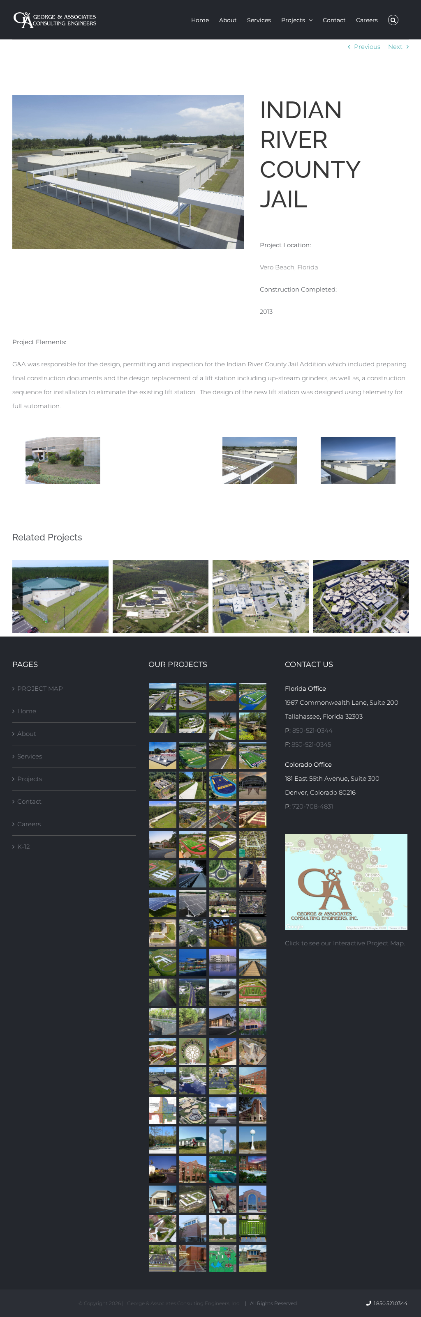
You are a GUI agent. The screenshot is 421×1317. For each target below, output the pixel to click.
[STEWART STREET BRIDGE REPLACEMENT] (162, 1022)
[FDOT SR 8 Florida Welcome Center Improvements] (192, 722)
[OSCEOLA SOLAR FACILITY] (162, 903)
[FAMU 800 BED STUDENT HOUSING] (222, 903)
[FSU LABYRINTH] (192, 1051)
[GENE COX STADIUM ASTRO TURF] (252, 1228)
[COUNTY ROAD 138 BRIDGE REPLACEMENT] (222, 992)
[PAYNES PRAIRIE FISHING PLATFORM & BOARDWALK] (252, 962)
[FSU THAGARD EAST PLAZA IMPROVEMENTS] (162, 1228)
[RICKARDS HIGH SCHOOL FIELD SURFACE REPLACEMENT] (222, 785)
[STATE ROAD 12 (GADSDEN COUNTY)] (252, 874)
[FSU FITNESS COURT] (162, 755)
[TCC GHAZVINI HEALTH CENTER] (192, 962)
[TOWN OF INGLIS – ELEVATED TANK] (222, 1140)
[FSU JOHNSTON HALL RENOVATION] (222, 1051)
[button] (393, 19)
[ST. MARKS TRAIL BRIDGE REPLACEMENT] (192, 874)
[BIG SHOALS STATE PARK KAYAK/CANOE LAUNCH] (252, 1022)
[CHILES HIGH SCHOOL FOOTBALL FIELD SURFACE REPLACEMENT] (252, 992)
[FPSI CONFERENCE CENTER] (162, 1199)
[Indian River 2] (358, 460)
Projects (29, 779)
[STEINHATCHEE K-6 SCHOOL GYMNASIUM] (192, 1140)
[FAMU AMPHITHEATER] (252, 785)
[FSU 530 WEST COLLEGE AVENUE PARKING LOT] (162, 1258)
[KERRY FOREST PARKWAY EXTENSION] (222, 874)
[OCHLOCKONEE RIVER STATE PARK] (192, 1081)
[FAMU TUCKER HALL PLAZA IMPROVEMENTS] (192, 1258)
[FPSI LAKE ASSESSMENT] (222, 1258)
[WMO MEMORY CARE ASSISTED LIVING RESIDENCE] (162, 785)
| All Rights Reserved (271, 1303)
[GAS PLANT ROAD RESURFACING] (222, 755)
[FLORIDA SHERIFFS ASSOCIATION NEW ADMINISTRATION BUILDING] (222, 933)
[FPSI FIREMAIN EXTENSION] (222, 1199)
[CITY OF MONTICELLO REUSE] (252, 933)
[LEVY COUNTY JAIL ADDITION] (192, 1110)
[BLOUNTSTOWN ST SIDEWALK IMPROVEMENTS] (192, 785)
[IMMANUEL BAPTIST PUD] (222, 1022)
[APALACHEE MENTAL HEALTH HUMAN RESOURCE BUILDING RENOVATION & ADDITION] (252, 1258)
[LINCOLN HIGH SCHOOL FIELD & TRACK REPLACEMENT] (192, 755)
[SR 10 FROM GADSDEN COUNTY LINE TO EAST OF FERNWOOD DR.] (192, 992)
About (26, 734)
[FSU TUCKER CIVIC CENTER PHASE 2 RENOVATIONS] (162, 1081)
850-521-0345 (311, 744)
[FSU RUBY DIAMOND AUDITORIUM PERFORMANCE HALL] (252, 1169)
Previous (367, 47)
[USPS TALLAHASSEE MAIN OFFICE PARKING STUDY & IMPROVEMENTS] (192, 815)
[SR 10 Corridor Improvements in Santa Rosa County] (162, 696)
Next (395, 47)
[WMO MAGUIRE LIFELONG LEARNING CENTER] (162, 844)
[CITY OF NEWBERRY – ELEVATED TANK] (222, 1228)
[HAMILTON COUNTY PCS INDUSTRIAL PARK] (252, 1140)
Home (26, 711)
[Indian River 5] (259, 460)
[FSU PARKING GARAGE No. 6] (252, 1110)
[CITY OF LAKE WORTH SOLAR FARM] (192, 903)
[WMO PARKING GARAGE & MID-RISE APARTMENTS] (162, 1051)
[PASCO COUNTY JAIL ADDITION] (222, 962)
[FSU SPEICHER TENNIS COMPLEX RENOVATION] (252, 815)
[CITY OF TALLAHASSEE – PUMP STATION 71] (162, 1140)
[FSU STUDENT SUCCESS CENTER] (252, 1081)
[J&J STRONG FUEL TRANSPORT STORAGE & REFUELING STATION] (192, 696)
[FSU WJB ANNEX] (192, 1169)
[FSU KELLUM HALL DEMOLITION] (252, 1051)
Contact (29, 801)
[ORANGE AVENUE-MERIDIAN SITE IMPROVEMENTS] (162, 933)
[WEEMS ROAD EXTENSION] (162, 815)
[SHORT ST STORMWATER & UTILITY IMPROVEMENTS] (252, 844)
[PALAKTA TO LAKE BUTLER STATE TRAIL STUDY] (192, 1022)
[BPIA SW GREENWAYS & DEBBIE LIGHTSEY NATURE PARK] (252, 726)
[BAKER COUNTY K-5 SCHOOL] (222, 692)
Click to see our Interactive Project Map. (345, 943)
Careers (29, 824)
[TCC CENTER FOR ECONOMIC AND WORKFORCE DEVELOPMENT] (252, 1199)
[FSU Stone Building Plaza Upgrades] (222, 726)
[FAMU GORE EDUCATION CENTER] (192, 1228)
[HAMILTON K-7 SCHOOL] (162, 874)
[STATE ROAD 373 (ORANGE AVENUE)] (192, 933)
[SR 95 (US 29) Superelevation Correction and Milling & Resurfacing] (162, 722)
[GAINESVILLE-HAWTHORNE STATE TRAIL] (162, 992)
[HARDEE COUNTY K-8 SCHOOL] (192, 1199)
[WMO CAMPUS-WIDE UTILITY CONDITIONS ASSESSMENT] (252, 903)
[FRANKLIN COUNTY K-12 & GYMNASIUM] (222, 1110)
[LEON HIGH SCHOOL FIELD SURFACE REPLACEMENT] (192, 844)
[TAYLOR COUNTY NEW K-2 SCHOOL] (222, 844)
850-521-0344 (312, 730)
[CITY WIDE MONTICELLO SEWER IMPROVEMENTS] (162, 1110)
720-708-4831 (312, 806)
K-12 (23, 846)
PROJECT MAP (40, 688)
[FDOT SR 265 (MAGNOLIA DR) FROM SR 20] (222, 815)
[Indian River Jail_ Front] (62, 460)
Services (29, 756)
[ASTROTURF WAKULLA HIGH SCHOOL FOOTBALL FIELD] (252, 755)
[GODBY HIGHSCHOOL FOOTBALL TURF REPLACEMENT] (252, 696)
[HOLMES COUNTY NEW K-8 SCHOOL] (162, 962)
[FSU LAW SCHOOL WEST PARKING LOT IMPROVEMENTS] (222, 1081)
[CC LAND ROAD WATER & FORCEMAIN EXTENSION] (222, 1169)
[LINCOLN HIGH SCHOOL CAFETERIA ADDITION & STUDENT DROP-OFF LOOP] (162, 1169)
